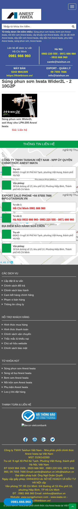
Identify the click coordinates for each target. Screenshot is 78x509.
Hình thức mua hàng (16, 324)
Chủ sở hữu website (15, 343)
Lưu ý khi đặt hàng (14, 391)
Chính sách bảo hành (16, 290)
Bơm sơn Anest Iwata (16, 377)
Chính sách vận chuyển (17, 334)
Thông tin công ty (14, 304)
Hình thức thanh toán (16, 329)
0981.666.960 (21, 502)
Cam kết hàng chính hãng (19, 294)
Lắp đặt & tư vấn (13, 280)
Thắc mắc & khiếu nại (16, 338)
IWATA (14, 505)
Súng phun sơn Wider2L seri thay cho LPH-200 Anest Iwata (19, 123)
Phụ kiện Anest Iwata (16, 387)
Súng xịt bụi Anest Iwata (17, 373)
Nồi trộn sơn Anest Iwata (18, 382)
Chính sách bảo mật (15, 348)
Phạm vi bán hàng (14, 299)
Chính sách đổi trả (14, 285)
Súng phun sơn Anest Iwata (20, 368)
